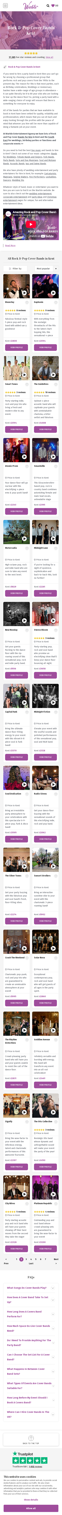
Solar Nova (39, 957)
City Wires (10, 1203)
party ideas (37, 197)
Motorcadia (11, 548)
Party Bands (9, 160)
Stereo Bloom (41, 630)
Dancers (7, 180)
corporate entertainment (15, 197)
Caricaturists (50, 173)
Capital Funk (11, 712)
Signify (8, 1121)
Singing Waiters (20, 177)
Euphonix (38, 302)
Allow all (31, 1508)
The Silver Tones (13, 875)
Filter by (16, 268)
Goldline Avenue (42, 1039)
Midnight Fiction (42, 712)
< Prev (6, 1259)
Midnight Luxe (41, 548)
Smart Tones (11, 384)
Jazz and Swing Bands (36, 163)
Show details (31, 1499)
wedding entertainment (40, 193)
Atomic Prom (11, 466)
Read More (10, 245)
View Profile (17, 347)
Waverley (9, 302)
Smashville (39, 466)
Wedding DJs (18, 180)
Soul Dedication (13, 794)
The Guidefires (41, 384)
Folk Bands (48, 157)
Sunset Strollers (42, 875)
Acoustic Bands (17, 163)
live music (36, 150)
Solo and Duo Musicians (27, 160)
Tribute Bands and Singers (29, 157)
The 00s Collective (43, 1121)
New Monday (11, 630)
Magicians (7, 177)
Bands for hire (25, 137)
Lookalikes (51, 177)
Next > (56, 1259)
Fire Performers (37, 177)
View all (49, 57)
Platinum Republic (43, 1203)
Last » (31, 1264)
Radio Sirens (40, 794)
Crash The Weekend (15, 957)
